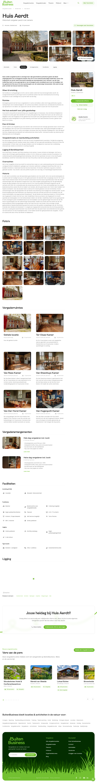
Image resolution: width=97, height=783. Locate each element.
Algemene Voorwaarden (42, 778)
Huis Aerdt (27, 8)
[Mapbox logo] (6, 593)
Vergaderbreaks (41, 3)
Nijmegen (32, 596)
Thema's (51, 3)
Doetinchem (19, 596)
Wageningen (44, 596)
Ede (50, 596)
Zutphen (38, 596)
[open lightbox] (12, 233)
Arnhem (26, 596)
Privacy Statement (55, 778)
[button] (66, 3)
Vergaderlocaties (28, 3)
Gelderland (18, 8)
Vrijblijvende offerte (82, 101)
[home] (7, 3)
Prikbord (58, 3)
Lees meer (27, 451)
